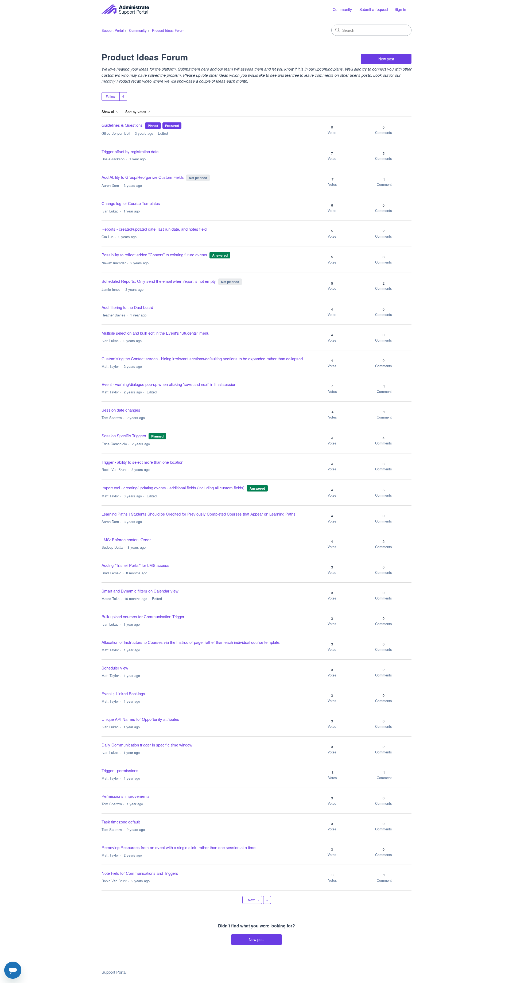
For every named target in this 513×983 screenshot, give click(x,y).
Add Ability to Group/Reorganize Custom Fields (143, 177)
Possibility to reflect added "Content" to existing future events (155, 254)
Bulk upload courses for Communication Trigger (143, 616)
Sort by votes (136, 112)
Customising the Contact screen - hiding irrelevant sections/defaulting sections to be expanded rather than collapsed (202, 358)
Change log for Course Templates (131, 203)
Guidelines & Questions (122, 125)
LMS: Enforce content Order (126, 539)
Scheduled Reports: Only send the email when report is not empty (159, 281)
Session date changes (121, 410)
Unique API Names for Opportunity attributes (140, 719)
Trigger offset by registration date (130, 151)
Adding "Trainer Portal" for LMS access (135, 565)
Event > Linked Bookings (123, 693)
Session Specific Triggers (124, 435)
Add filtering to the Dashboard (127, 307)
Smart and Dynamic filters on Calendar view (140, 591)
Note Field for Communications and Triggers (140, 873)
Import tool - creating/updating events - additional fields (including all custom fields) (173, 487)
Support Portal (113, 30)
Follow (110, 96)
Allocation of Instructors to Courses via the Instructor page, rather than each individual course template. (191, 642)
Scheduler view (115, 668)
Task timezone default (121, 822)
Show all (109, 112)
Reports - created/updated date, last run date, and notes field (154, 229)
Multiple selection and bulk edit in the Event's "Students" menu (155, 333)
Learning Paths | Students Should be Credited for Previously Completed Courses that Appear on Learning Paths (199, 514)
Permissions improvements (126, 796)
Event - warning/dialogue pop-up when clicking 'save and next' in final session (169, 384)
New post (386, 58)
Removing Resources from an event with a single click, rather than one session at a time (178, 847)
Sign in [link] (400, 9)
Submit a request (373, 9)
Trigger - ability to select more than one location (142, 462)
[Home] (125, 9)
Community (342, 9)
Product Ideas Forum (168, 30)
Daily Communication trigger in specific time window (147, 745)
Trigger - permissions (120, 770)
